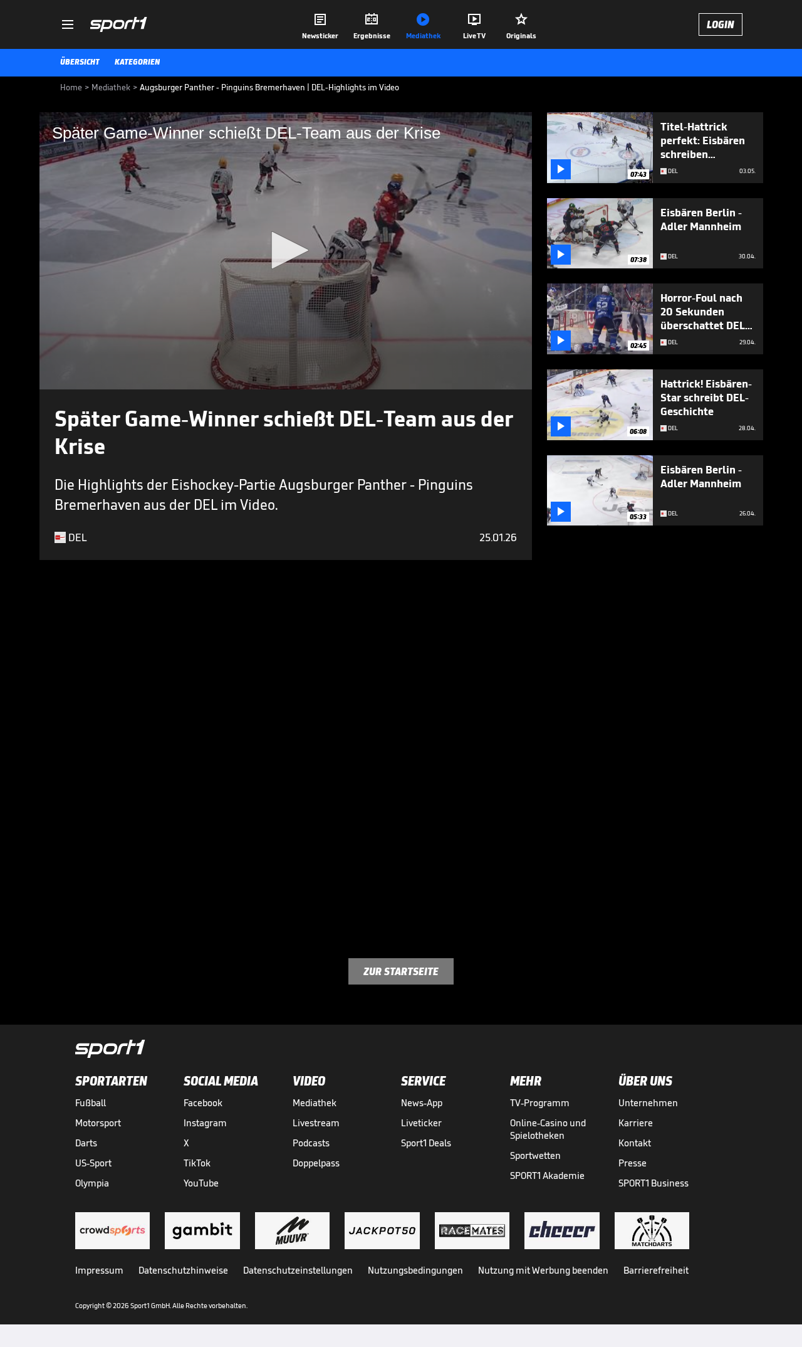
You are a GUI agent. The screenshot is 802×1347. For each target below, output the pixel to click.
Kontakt (634, 1143)
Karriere (635, 1123)
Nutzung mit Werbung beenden (543, 1270)
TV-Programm (540, 1103)
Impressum (99, 1270)
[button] (285, 250)
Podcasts (311, 1143)
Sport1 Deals (426, 1143)
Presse (632, 1163)
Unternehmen (648, 1103)
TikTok (197, 1163)
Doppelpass (316, 1163)
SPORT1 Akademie (547, 1175)
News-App (421, 1103)
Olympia (92, 1183)
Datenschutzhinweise (183, 1270)
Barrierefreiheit (656, 1270)
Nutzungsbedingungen (415, 1270)
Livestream (316, 1123)
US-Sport (93, 1163)
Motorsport (98, 1123)
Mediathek (314, 1103)
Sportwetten (535, 1155)
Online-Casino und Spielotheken (548, 1129)
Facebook (203, 1103)
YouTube (201, 1183)
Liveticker (421, 1123)
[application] (285, 250)
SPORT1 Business (653, 1183)
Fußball (90, 1103)
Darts (86, 1143)
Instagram (205, 1123)
